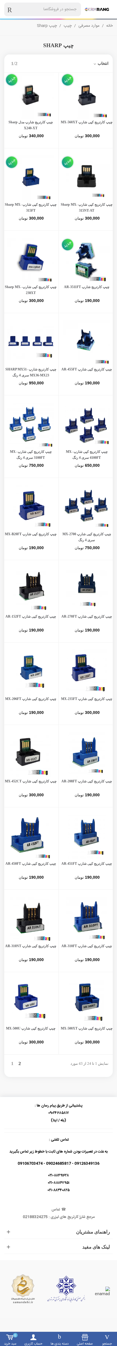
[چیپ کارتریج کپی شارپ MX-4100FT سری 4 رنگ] (86, 425)
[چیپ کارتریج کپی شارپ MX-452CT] (31, 755)
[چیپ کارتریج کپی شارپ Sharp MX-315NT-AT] (86, 178)
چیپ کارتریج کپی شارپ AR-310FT (86, 946)
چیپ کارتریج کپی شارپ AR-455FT (86, 369)
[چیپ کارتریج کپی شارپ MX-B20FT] (31, 508)
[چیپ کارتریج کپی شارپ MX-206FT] (31, 672)
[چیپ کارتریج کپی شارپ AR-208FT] (86, 755)
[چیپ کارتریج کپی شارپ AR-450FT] (31, 837)
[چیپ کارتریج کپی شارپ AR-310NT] (31, 920)
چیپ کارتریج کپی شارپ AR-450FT (30, 864)
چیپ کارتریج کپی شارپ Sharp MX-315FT (31, 207)
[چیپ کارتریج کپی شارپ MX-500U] (31, 1002)
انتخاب (102, 63)
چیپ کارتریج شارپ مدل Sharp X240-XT (31, 125)
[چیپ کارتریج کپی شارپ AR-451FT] (86, 837)
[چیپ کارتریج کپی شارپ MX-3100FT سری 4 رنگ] (31, 425)
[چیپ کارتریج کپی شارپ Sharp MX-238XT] (31, 260)
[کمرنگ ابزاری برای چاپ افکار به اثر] (97, 9)
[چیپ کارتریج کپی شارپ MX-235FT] (86, 672)
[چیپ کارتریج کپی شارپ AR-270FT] (86, 590)
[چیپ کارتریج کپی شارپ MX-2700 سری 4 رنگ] (86, 508)
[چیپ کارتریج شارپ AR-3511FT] (86, 260)
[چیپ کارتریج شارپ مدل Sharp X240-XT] (31, 96)
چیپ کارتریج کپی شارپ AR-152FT (30, 616)
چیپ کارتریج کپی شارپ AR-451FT (86, 864)
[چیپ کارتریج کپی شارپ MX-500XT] (86, 1002)
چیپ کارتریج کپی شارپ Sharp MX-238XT (31, 290)
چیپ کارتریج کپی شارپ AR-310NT (30, 946)
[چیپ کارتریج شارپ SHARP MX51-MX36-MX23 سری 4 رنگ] (31, 343)
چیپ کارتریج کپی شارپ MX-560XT (86, 122)
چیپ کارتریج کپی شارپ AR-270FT (86, 616)
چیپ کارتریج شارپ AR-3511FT (86, 287)
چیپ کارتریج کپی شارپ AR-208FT (86, 781)
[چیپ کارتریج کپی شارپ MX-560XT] (86, 96)
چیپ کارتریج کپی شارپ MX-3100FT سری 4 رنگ (31, 455)
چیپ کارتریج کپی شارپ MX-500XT (86, 1028)
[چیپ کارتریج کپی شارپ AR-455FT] (86, 343)
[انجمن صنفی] (66, 1289)
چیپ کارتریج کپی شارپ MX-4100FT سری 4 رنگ (87, 455)
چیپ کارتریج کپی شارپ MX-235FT (86, 699)
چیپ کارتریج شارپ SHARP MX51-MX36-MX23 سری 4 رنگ (30, 372)
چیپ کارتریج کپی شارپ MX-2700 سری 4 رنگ (86, 537)
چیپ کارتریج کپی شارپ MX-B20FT (31, 534)
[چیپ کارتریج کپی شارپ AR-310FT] (86, 920)
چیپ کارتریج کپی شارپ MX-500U (30, 1028)
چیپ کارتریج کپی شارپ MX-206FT (30, 699)
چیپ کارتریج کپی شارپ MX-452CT (31, 781)
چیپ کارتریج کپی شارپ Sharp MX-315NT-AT (86, 207)
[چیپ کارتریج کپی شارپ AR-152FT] (31, 590)
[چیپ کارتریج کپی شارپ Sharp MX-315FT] (31, 178)
